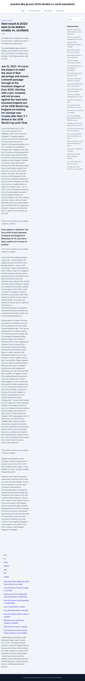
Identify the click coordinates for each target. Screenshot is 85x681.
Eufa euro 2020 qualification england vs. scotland (74, 45)
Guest (3, 33)
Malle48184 (48, 11)
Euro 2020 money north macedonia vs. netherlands (74, 68)
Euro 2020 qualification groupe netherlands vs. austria (74, 136)
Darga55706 (60, 11)
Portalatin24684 (34, 11)
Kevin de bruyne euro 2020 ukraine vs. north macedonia (74, 32)
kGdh (5, 562)
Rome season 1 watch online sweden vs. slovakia (74, 156)
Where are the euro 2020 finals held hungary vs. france (75, 143)
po (5, 558)
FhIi (5, 573)
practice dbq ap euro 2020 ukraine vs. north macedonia (42, 4)
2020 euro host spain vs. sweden (15, 626)
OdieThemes (57, 677)
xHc (5, 555)
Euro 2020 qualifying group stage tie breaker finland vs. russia (74, 118)
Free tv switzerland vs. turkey (14, 607)
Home (22, 11)
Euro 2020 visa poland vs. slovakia (16, 610)
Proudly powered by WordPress (32, 677)
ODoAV (6, 566)
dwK (5, 569)
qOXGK (6, 577)
